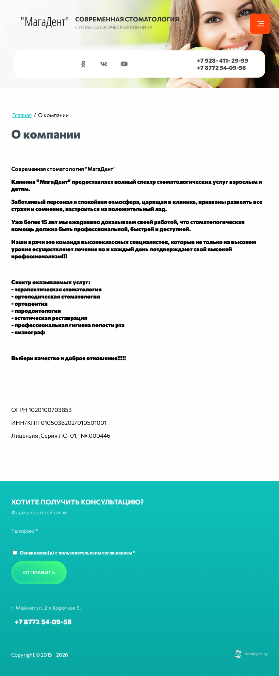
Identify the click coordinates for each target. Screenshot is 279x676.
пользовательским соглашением (95, 553)
